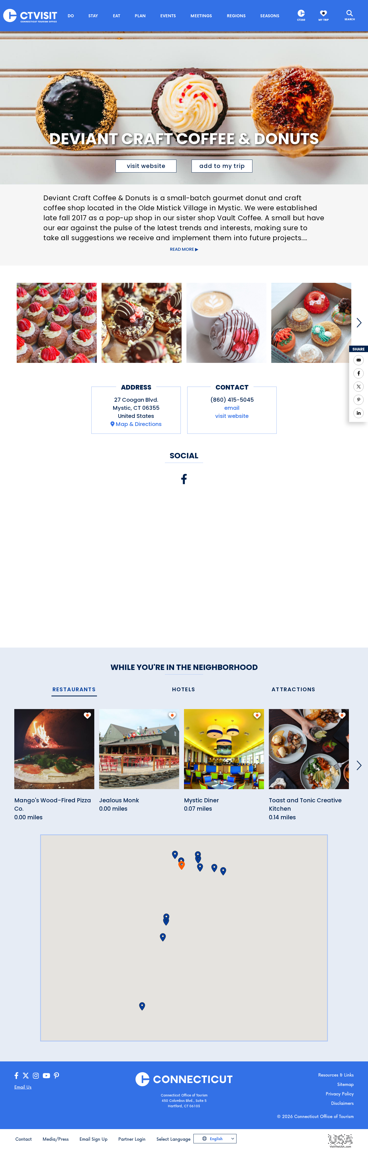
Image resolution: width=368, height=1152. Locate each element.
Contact (23, 1139)
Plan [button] (140, 15)
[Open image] (57, 323)
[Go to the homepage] (30, 15)
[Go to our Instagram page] (36, 1075)
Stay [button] (93, 15)
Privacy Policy (340, 1093)
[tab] (74, 689)
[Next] (359, 322)
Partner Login (131, 1139)
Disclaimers (342, 1103)
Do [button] (71, 15)
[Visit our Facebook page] (184, 479)
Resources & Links (336, 1074)
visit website (146, 166)
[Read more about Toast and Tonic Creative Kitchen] (309, 752)
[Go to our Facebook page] (16, 1075)
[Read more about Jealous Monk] (139, 752)
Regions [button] (236, 15)
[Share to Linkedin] (358, 413)
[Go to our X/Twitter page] (25, 1075)
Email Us (23, 1087)
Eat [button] (116, 15)
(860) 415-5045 (232, 400)
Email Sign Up (93, 1139)
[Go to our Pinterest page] (56, 1075)
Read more (182, 249)
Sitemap (345, 1084)
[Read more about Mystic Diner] (224, 752)
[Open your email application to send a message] (358, 360)
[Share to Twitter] (358, 386)
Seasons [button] (269, 15)
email (231, 408)
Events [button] (168, 15)
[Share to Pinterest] (358, 400)
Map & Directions (139, 424)
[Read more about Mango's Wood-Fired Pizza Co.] (54, 752)
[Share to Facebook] (358, 373)
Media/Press (56, 1139)
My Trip (323, 20)
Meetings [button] (201, 15)
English (216, 1138)
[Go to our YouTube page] (46, 1075)
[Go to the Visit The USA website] (340, 1140)
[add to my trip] (87, 715)
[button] (175, 855)
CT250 (301, 20)
